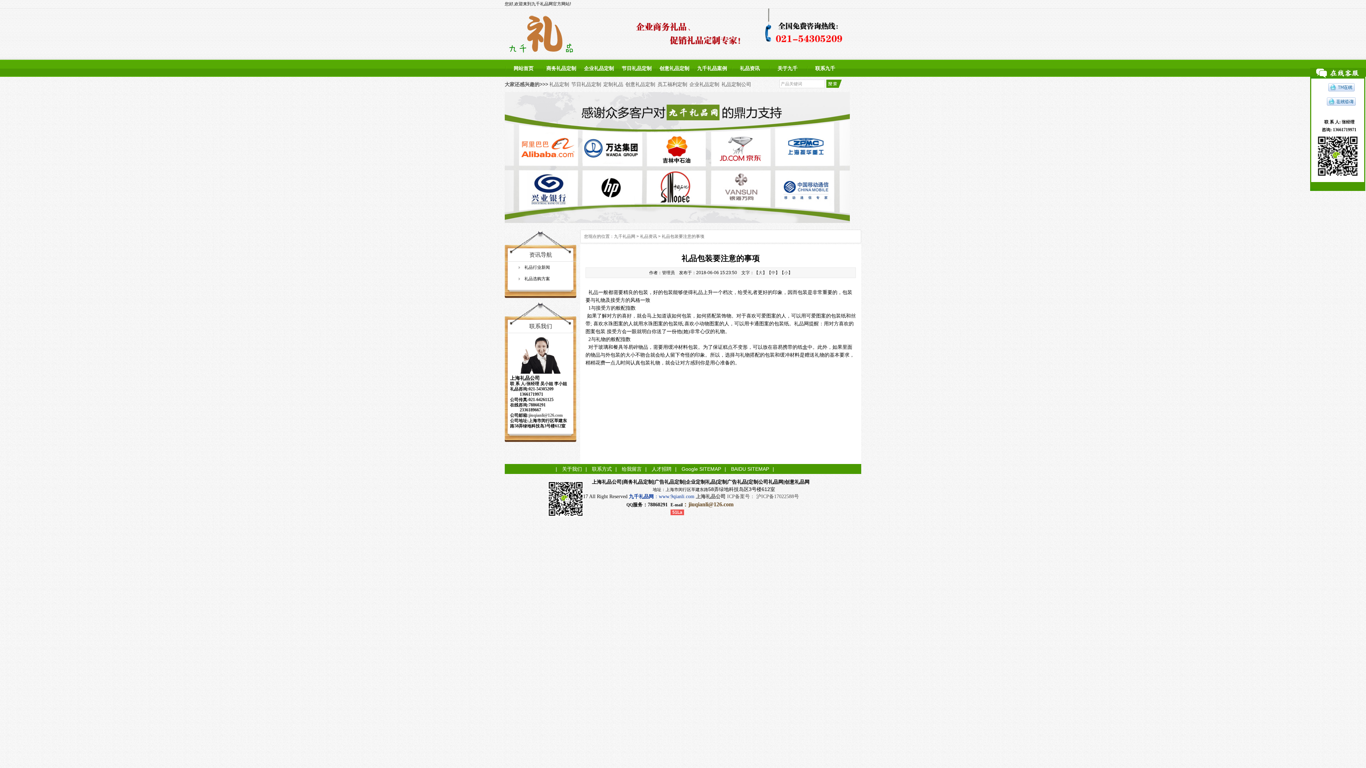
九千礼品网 (624, 236)
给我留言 (632, 469)
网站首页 (524, 68)
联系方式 (602, 469)
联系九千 (825, 68)
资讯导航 (540, 255)
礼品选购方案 (537, 278)
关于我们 (572, 469)
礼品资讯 (750, 68)
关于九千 (788, 68)
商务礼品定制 (561, 68)
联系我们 (540, 326)
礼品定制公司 (736, 84)
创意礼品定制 (674, 68)
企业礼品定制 (599, 68)
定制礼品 (613, 84)
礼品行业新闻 (537, 267)
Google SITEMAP (701, 469)
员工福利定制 (672, 84)
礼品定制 (559, 84)
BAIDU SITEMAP (750, 469)
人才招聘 (662, 469)
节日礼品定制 (637, 68)
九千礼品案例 (712, 68)
